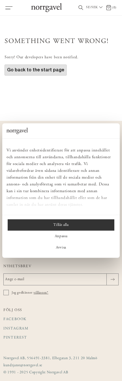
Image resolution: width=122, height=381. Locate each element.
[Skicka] (112, 279)
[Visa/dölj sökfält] (81, 8)
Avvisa (61, 247)
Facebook (15, 319)
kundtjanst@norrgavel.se (22, 365)
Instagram (16, 329)
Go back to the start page (35, 69)
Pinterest (15, 338)
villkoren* (40, 292)
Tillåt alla (60, 225)
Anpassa (61, 236)
